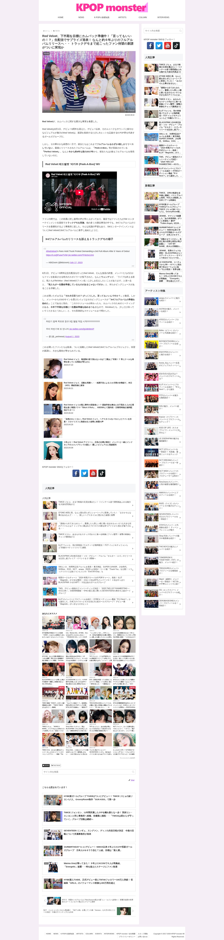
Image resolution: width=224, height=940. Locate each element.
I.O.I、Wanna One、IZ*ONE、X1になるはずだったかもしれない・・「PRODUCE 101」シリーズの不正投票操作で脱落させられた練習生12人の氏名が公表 (77, 637)
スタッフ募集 (143, 934)
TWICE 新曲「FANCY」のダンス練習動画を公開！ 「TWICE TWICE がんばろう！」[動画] (53, 705)
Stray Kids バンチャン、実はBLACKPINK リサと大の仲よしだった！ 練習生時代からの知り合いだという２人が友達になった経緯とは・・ (77, 731)
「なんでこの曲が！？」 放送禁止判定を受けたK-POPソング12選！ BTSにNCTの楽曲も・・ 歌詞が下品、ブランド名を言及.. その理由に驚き (77, 707)
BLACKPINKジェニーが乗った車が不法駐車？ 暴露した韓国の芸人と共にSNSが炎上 (53, 682)
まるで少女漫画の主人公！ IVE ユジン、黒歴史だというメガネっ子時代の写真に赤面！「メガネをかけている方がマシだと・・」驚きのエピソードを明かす (124, 637)
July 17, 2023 (76, 262)
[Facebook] (76, 473)
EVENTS (98, 934)
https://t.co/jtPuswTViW (57, 255)
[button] (133, 771)
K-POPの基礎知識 (67, 934)
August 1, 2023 (72, 336)
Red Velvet (56, 765)
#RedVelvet (51, 251)
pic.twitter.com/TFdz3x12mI (81, 255)
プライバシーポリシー (127, 937)
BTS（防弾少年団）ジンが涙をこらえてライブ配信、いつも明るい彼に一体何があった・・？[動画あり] (100, 682)
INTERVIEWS (109, 934)
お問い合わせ (143, 937)
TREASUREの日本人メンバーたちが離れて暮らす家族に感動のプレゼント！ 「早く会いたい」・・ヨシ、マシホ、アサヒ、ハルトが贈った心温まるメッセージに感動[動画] (100, 707)
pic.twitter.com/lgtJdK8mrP (81, 329)
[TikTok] (102, 473)
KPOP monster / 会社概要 (126, 934)
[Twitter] (84, 473)
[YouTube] (93, 473)
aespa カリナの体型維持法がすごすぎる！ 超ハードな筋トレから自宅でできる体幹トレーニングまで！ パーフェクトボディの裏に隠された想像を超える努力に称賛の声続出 (124, 660)
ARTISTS (79, 934)
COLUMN (89, 934)
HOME (48, 934)
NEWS (47, 765)
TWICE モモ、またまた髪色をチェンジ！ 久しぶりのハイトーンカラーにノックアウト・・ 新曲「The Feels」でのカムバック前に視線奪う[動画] (53, 754)
